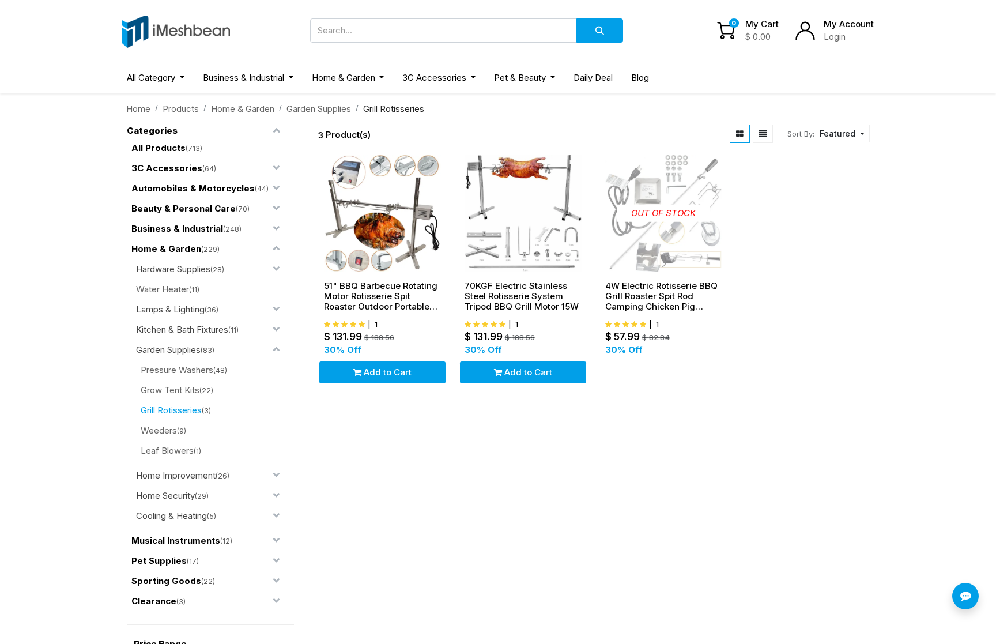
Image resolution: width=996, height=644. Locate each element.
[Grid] (740, 134)
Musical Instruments (175, 540)
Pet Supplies (159, 560)
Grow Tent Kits (170, 390)
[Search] (599, 30)
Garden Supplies (318, 108)
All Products (158, 147)
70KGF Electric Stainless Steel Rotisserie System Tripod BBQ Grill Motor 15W (522, 296)
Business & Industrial (177, 228)
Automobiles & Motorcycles (193, 188)
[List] (763, 134)
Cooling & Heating (171, 515)
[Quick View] (440, 227)
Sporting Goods (166, 580)
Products (181, 108)
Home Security (165, 495)
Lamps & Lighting (170, 309)
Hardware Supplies (173, 268)
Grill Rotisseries (171, 410)
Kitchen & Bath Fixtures (182, 329)
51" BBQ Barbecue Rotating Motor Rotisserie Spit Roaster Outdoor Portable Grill (380, 296)
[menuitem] (593, 78)
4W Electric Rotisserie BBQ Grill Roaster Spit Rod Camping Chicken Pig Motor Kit (661, 296)
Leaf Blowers (167, 450)
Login (835, 36)
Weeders (159, 430)
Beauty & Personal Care (183, 208)
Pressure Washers (177, 369)
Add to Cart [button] (386, 372)
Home (138, 108)
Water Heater (162, 289)
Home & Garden (242, 108)
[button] (841, 133)
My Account (849, 23)
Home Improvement (176, 475)
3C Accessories (166, 168)
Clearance (153, 601)
